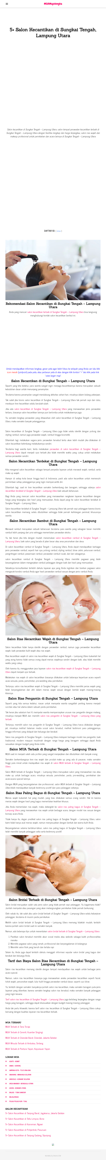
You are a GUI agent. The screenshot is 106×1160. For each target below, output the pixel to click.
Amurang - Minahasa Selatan (20, 1074)
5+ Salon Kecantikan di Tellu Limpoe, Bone (24, 1119)
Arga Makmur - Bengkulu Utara (21, 1083)
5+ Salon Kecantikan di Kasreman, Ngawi (24, 1124)
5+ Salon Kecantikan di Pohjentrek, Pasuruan (25, 1130)
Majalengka (14, 1097)
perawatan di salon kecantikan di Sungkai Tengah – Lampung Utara (53, 450)
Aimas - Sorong (15, 1065)
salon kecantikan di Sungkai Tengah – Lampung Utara (40, 409)
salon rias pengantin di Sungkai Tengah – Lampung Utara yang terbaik (53, 717)
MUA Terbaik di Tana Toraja (17, 1027)
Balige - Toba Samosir (17, 1092)
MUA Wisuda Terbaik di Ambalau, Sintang (24, 1043)
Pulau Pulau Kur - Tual (18, 1101)
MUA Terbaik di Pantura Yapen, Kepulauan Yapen (27, 1049)
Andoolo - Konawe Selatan (19, 1079)
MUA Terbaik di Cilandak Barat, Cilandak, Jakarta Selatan (31, 1038)
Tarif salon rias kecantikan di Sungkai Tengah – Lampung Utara (34, 999)
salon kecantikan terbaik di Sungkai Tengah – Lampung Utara (55, 312)
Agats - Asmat (14, 1061)
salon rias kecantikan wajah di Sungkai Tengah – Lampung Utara (53, 670)
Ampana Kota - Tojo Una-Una (20, 1070)
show (59, 230)
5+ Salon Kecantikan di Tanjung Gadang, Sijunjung (28, 1135)
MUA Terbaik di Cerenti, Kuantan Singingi (24, 1032)
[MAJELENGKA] (53, 3)
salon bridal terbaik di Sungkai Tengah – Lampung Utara (73, 931)
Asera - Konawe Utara (17, 1088)
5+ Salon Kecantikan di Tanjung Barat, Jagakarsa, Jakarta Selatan (34, 1113)
